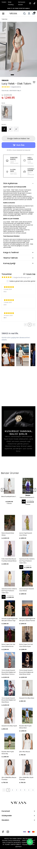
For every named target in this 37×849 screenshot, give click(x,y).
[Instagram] (8, 832)
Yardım (4, 2)
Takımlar (4, 19)
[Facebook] (3, 832)
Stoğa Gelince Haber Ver (18, 138)
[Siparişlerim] (29, 13)
